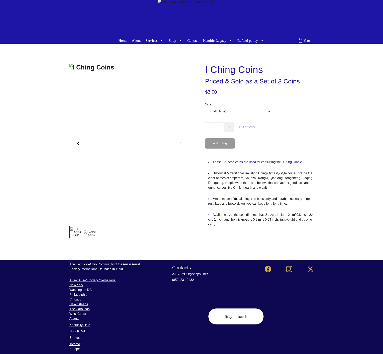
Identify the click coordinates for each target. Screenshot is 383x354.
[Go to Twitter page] (310, 269)
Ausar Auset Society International (92, 280)
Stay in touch (236, 316)
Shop (172, 41)
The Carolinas (79, 309)
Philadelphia (78, 294)
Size (208, 104)
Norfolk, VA (77, 331)
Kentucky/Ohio (79, 325)
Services (151, 41)
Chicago (75, 299)
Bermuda (75, 337)
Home (122, 41)
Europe (74, 349)
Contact (192, 41)
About (136, 41)
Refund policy (247, 41)
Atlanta (74, 318)
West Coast (77, 313)
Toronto (74, 344)
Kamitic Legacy (214, 41)
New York (76, 285)
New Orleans (78, 304)
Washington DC (80, 290)
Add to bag (220, 143)
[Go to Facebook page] (268, 269)
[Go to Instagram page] (289, 269)
